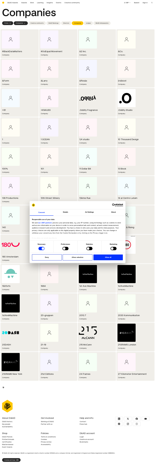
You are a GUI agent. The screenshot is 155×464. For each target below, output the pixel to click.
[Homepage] (3, 3)
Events (58, 3)
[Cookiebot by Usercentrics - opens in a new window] (113, 205)
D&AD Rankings (53, 23)
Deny (47, 257)
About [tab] (113, 212)
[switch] (65, 248)
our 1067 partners (45, 223)
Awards (24, 3)
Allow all (108, 257)
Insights (50, 3)
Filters (6, 23)
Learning (40, 3)
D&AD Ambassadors (102, 23)
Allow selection (77, 257)
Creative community (72, 3)
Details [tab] (65, 212)
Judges (88, 23)
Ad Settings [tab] (89, 212)
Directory (66, 23)
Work (32, 3)
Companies (19, 23)
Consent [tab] (41, 212)
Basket (136, 3)
